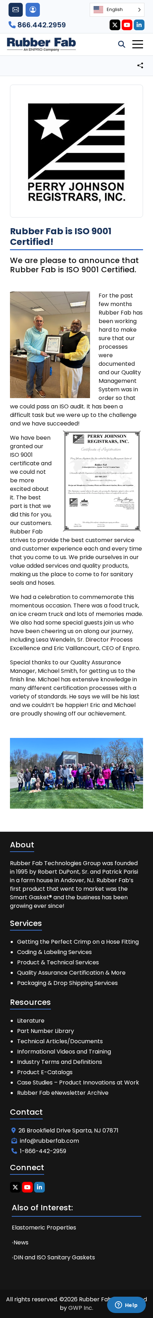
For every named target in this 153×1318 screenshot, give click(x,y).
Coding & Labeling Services (54, 952)
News (21, 1242)
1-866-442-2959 (43, 1151)
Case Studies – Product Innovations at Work (78, 1082)
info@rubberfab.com (49, 1141)
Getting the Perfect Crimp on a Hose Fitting (78, 942)
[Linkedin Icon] (139, 25)
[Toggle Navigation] (137, 44)
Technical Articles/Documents (60, 1041)
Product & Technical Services (58, 962)
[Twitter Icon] (115, 25)
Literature (30, 1021)
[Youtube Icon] (127, 25)
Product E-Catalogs (45, 1072)
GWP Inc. (80, 1308)
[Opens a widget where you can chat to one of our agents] (126, 1305)
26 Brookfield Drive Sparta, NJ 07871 (68, 1130)
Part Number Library (45, 1031)
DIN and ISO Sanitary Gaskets (54, 1257)
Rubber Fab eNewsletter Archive (63, 1093)
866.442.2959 (41, 25)
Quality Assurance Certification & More (71, 973)
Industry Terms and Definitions (59, 1062)
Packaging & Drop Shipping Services (67, 983)
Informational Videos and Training (64, 1052)
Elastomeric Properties (44, 1227)
